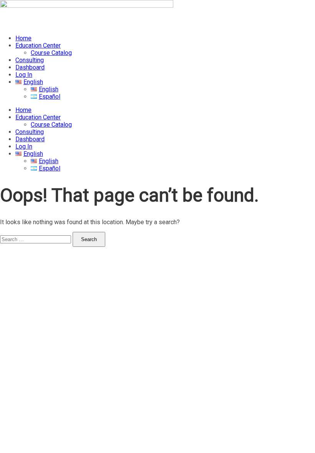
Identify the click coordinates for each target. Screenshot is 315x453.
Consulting (29, 60)
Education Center (38, 45)
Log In (23, 74)
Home (23, 38)
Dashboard (30, 67)
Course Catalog (51, 52)
